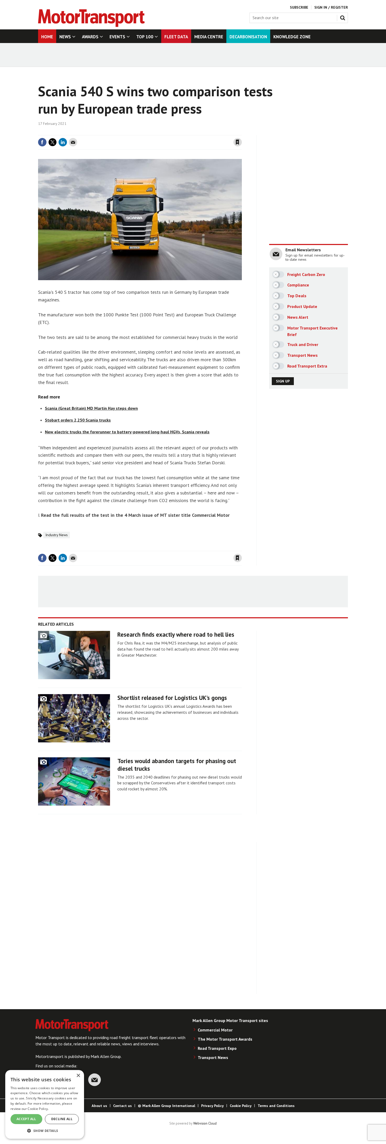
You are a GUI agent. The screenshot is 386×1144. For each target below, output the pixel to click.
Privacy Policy (212, 1105)
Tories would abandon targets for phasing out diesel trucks (176, 764)
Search (344, 17)
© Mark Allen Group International (166, 1105)
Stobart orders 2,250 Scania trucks (78, 420)
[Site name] (91, 25)
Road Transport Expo (217, 1048)
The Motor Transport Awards (225, 1039)
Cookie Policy (241, 1105)
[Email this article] (73, 142)
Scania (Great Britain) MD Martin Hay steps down (91, 408)
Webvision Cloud (205, 1123)
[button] (45, 1130)
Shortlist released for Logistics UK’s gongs (172, 697)
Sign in (175, 132)
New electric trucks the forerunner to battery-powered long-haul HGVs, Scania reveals (127, 431)
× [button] (78, 1076)
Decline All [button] (61, 1119)
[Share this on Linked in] (63, 142)
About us (99, 1105)
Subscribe (299, 7)
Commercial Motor (215, 1030)
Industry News (56, 535)
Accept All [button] (26, 1119)
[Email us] (94, 1079)
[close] (241, 132)
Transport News (213, 1057)
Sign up (283, 381)
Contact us (122, 1105)
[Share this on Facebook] (42, 142)
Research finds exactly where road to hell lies (175, 634)
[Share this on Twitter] (52, 142)
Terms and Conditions (276, 1105)
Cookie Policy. (38, 1108)
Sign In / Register (331, 7)
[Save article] (237, 142)
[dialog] (44, 1104)
